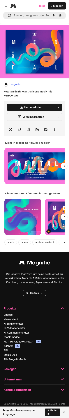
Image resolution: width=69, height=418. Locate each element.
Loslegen (10, 369)
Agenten (11, 346)
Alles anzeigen (41, 142)
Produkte (10, 308)
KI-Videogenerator (14, 328)
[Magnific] (34, 263)
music (25, 242)
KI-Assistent (11, 319)
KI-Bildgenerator (13, 323)
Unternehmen (13, 379)
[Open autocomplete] (8, 15)
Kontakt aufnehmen (17, 390)
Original (23, 31)
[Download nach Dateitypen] (58, 107)
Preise (41, 5)
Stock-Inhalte (12, 337)
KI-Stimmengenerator (16, 332)
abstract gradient (45, 242)
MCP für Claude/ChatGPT (22, 341)
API (6, 350)
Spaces (8, 314)
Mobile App (10, 355)
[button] (34, 293)
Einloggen (57, 5)
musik (11, 242)
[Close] (64, 412)
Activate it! (51, 412)
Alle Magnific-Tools (15, 359)
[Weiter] (64, 166)
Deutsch (34, 293)
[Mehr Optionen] (54, 129)
